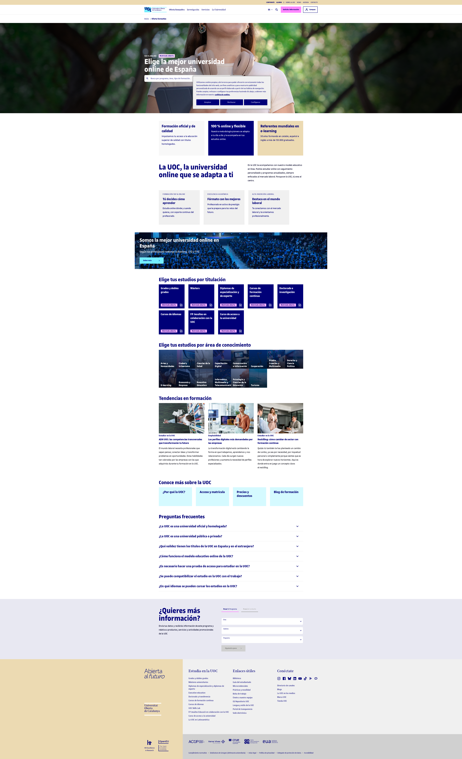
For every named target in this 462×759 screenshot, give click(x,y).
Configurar (255, 102)
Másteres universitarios (198, 682)
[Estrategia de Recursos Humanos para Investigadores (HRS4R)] (149, 745)
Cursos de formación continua (201, 700)
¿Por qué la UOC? (174, 492)
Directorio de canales (286, 685)
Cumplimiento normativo (198, 753)
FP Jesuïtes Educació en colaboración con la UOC (209, 712)
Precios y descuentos (244, 494)
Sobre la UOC (290, 2)
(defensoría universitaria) (228, 753)
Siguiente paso (231, 648)
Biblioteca (237, 678)
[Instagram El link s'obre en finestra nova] (279, 678)
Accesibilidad (308, 753)
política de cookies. (222, 94)
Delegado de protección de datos (289, 753)
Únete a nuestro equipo (243, 697)
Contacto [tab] (249, 609)
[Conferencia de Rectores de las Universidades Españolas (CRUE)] (234, 741)
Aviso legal (253, 753)
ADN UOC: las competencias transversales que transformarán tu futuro (180, 441)
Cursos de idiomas (196, 704)
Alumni (279, 2)
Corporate (270, 2)
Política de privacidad (267, 753)
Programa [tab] (230, 609)
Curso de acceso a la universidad (202, 715)
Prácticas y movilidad (241, 690)
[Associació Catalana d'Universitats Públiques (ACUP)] (196, 741)
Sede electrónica (239, 713)
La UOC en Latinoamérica (199, 719)
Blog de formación (286, 492)
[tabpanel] (262, 634)
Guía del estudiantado (242, 682)
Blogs (279, 689)
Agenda (306, 2)
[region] (232, 92)
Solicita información (291, 9)
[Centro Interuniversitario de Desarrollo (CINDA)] (251, 741)
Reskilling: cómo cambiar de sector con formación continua (278, 441)
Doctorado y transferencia (199, 696)
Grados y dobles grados (198, 678)
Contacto (314, 2)
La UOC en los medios (286, 693)
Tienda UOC (282, 701)
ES (269, 9)
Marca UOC (281, 697)
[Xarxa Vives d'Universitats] (216, 741)
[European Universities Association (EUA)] (270, 741)
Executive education (197, 692)
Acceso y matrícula (212, 492)
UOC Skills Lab (194, 708)
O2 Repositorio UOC (241, 701)
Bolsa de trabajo (239, 693)
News (299, 2)
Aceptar (207, 102)
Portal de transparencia (242, 709)
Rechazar (232, 102)
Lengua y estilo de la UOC (243, 705)
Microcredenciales (240, 686)
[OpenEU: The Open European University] (163, 745)
